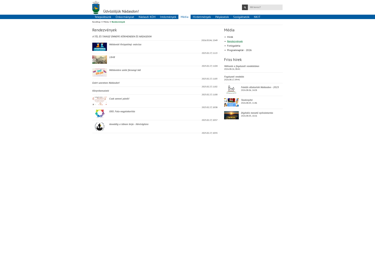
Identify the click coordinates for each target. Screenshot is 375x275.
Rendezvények (118, 22)
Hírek (230, 37)
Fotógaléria (233, 45)
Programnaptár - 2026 (239, 50)
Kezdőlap (96, 22)
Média (106, 22)
